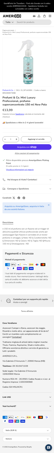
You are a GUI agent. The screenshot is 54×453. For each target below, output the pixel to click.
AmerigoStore (12, 447)
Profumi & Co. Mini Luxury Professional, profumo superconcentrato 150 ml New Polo (27, 33)
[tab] (8, 222)
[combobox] (27, 22)
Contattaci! (17, 337)
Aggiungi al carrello (36, 139)
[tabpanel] (27, 236)
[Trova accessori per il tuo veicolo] (34, 16)
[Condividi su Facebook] (18, 197)
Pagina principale (8, 30)
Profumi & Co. (8, 90)
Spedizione (19, 114)
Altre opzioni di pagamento (27, 153)
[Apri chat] (48, 447)
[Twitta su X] (13, 197)
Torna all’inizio (27, 311)
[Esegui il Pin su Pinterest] (23, 197)
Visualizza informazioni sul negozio (20, 169)
